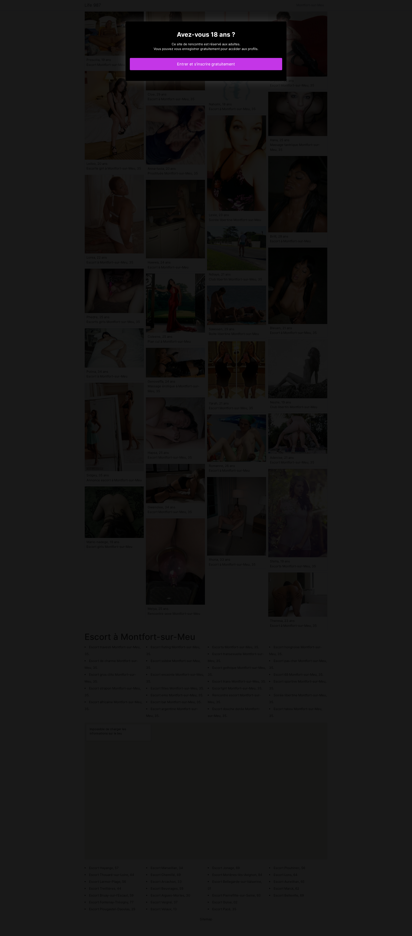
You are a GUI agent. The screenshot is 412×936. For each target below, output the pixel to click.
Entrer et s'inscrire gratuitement (206, 64)
